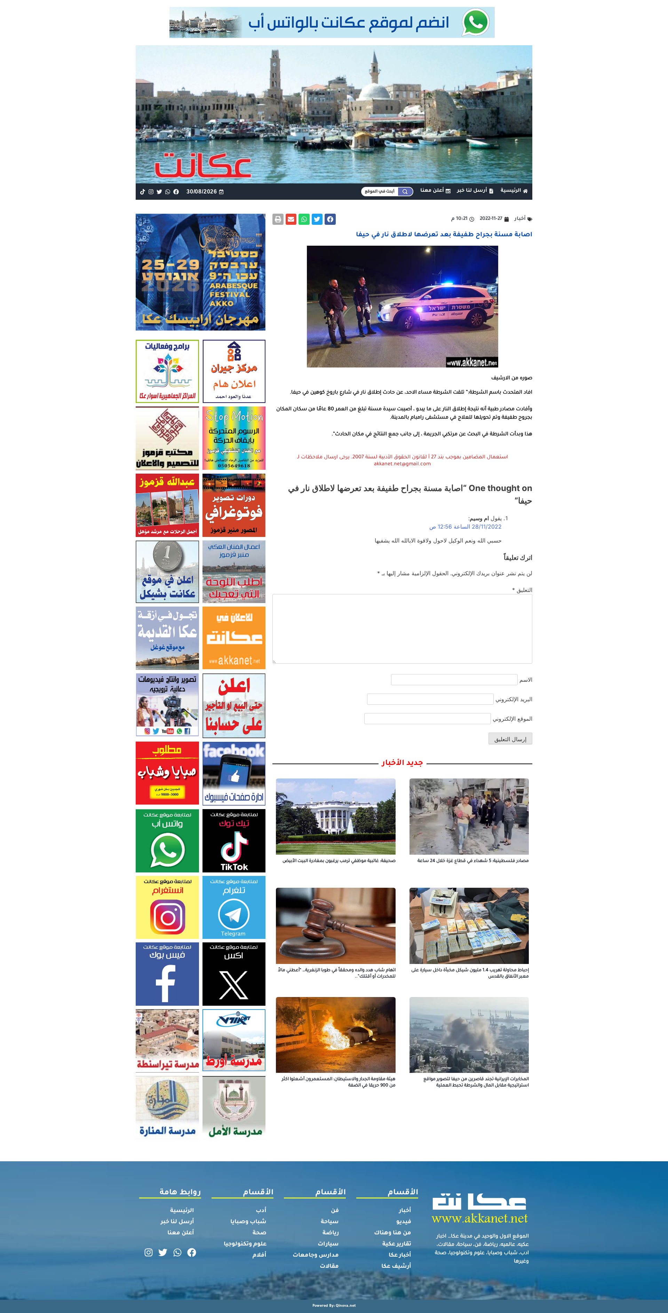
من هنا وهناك (392, 1233)
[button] (330, 219)
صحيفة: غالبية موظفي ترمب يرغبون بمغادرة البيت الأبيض (339, 861)
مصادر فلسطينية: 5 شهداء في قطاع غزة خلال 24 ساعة (473, 861)
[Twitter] (159, 191)
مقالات (329, 1267)
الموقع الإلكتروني (512, 718)
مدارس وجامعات (316, 1255)
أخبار (405, 1211)
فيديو (403, 1222)
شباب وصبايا (248, 1222)
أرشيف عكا (396, 1267)
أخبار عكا (400, 1255)
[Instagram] (151, 191)
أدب (261, 1211)
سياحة (330, 1222)
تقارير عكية (396, 1244)
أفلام (260, 1255)
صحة (260, 1233)
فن (335, 1211)
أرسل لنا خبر (177, 1222)
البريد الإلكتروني (513, 699)
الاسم (525, 679)
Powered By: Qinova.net (334, 1306)
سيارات (328, 1244)
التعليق (522, 589)
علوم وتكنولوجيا (245, 1244)
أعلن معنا (180, 1233)
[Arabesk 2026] (200, 328)
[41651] (334, 35)
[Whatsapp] (168, 191)
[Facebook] (176, 191)
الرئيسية (182, 1211)
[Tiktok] (142, 191)
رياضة (331, 1233)
